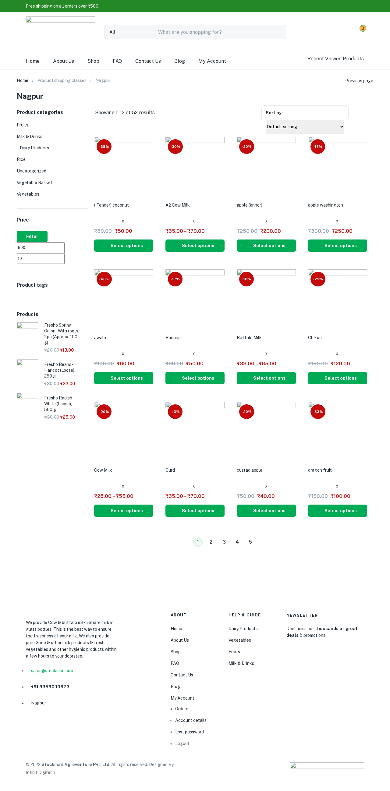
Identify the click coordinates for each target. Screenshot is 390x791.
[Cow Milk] (123, 431)
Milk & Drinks (29, 136)
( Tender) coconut (111, 205)
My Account (212, 61)
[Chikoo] (337, 298)
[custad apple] (266, 431)
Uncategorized (31, 170)
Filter (32, 236)
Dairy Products (34, 147)
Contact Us (148, 61)
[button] (62, 6)
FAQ (117, 61)
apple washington (325, 205)
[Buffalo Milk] (266, 298)
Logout (182, 743)
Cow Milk (103, 470)
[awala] (123, 298)
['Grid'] (358, 113)
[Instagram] (46, 725)
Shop (93, 61)
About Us (63, 61)
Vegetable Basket (34, 182)
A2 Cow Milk (177, 205)
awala (100, 337)
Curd (170, 470)
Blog (179, 61)
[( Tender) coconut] (123, 166)
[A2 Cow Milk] (195, 166)
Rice (21, 159)
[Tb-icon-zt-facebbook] (31, 725)
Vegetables (28, 194)
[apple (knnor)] (266, 166)
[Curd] (195, 431)
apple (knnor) (249, 205)
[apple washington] (337, 166)
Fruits (22, 124)
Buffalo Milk (249, 337)
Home (33, 61)
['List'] (370, 113)
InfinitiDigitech (40, 772)
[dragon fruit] (337, 431)
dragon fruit (320, 470)
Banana (173, 337)
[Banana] (195, 298)
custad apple (249, 470)
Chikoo (315, 337)
